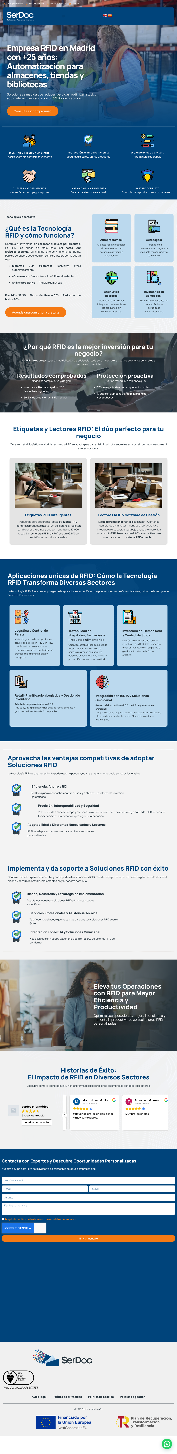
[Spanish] (110, 15)
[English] (105, 15)
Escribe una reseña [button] (37, 1122)
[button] (63, 16)
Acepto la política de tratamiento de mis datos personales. (40, 1219)
